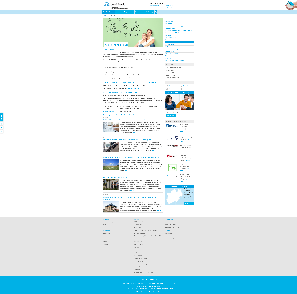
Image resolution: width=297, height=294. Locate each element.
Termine (105, 244)
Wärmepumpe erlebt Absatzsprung (115, 177)
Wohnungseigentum (170, 37)
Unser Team (106, 238)
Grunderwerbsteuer (170, 28)
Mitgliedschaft (169, 222)
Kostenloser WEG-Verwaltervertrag (174, 60)
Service (137, 12)
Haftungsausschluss (170, 238)
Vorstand (105, 241)
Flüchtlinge (168, 58)
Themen (111, 12)
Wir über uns (106, 233)
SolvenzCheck (186, 85)
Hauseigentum (169, 35)
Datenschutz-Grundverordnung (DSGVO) (176, 26)
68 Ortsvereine (189, 203)
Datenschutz (168, 233)
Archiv (105, 224)
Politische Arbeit (169, 44)
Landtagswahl (169, 21)
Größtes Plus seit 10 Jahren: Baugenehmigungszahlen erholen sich (126, 120)
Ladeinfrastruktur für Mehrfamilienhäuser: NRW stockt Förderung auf (127, 140)
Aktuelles (105, 12)
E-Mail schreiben (170, 79)
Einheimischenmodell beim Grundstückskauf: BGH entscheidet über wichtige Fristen (132, 157)
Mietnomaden (169, 46)
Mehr (181, 151)
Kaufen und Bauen (113, 15)
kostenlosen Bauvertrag (133, 88)
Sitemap (155, 291)
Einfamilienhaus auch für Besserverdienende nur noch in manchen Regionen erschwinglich (129, 198)
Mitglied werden (129, 12)
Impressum (168, 236)
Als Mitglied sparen (170, 224)
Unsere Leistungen (108, 236)
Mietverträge (150, 12)
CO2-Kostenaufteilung (171, 19)
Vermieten (168, 39)
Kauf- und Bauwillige (171, 7)
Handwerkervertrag (109, 111)
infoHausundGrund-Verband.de (166, 288)
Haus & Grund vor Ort (179, 186)
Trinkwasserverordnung (171, 49)
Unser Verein (119, 12)
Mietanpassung (169, 51)
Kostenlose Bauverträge (171, 53)
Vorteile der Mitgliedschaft (179, 92)
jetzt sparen (187, 160)
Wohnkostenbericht (170, 56)
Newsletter (171, 88)
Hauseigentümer (154, 5)
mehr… (135, 132)
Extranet (186, 88)
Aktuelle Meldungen (108, 222)
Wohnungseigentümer (171, 5)
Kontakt (143, 12)
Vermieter (152, 7)
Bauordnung (168, 23)
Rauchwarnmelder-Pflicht (172, 32)
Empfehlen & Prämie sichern (173, 227)
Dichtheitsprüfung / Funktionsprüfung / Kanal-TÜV (178, 30)
